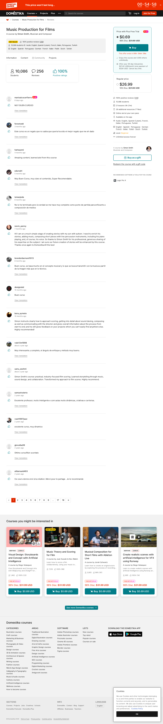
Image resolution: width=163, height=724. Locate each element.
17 (58, 500)
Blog (75, 705)
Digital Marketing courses (42, 666)
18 (63, 500)
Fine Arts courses (39, 650)
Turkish (69, 49)
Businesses (69, 709)
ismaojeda (19, 197)
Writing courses (12, 661)
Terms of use (25, 719)
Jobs (23, 705)
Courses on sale (89, 642)
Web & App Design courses (17, 668)
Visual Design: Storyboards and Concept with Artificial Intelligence (23, 558)
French (45, 49)
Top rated (86, 635)
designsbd (19, 287)
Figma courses (63, 651)
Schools (37, 705)
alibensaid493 (21, 471)
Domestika (61, 705)
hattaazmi (19, 150)
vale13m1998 (21, 343)
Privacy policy (35, 719)
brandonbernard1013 (24, 258)
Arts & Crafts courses (40, 644)
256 (41, 42)
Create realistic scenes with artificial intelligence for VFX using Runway (138, 558)
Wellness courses (13, 686)
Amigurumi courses (39, 673)
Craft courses (11, 635)
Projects (44, 13)
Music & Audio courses (15, 677)
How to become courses (16, 689)
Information (11, 58)
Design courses (12, 650)
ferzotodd (19, 124)
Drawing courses (38, 641)
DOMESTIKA (15, 13)
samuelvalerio (21, 392)
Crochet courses (38, 669)
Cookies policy (47, 719)
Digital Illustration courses (42, 638)
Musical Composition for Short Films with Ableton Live (98, 555)
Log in (136, 13)
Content (24, 58)
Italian (51, 49)
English (13, 49)
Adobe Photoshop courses (68, 632)
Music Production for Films (33, 20)
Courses (15, 20)
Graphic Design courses (41, 647)
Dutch (63, 49)
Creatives (29, 705)
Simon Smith (23, 34)
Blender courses (63, 648)
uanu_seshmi (20, 369)
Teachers (77, 709)
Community (39, 58)
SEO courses (37, 660)
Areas (35, 628)
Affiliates (60, 709)
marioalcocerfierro (23, 97)
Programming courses (40, 663)
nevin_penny (20, 226)
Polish (57, 49)
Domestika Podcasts (13, 709)
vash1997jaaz (21, 419)
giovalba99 (20, 445)
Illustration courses (14, 632)
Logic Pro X (121, 180)
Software (62, 628)
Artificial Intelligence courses (17, 683)
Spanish (21, 49)
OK (137, 714)
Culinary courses (13, 680)
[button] (59, 13)
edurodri (18, 171)
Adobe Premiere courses (67, 645)
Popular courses (89, 638)
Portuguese (29, 49)
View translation (21, 111)
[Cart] (130, 13)
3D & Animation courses (15, 653)
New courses (88, 632)
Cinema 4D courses (65, 642)
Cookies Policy (137, 709)
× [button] (160, 4)
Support (81, 705)
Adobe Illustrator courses (67, 635)
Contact (69, 705)
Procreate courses (64, 638)
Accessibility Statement (61, 719)
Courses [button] (31, 13)
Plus (53, 13)
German (38, 49)
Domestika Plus (28, 709)
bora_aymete (21, 313)
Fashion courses (12, 665)
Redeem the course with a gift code (129, 164)
